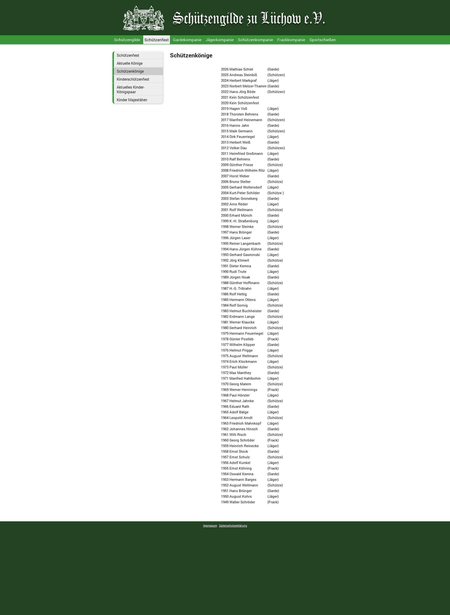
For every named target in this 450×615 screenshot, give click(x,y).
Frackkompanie (291, 39)
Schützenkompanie (255, 39)
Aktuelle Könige (129, 63)
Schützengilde (127, 39)
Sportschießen (322, 39)
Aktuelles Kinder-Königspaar (130, 89)
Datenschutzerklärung (233, 525)
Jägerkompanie (220, 39)
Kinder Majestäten (132, 99)
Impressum (210, 525)
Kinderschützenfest (133, 79)
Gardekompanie (187, 39)
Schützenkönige (130, 71)
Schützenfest (156, 39)
